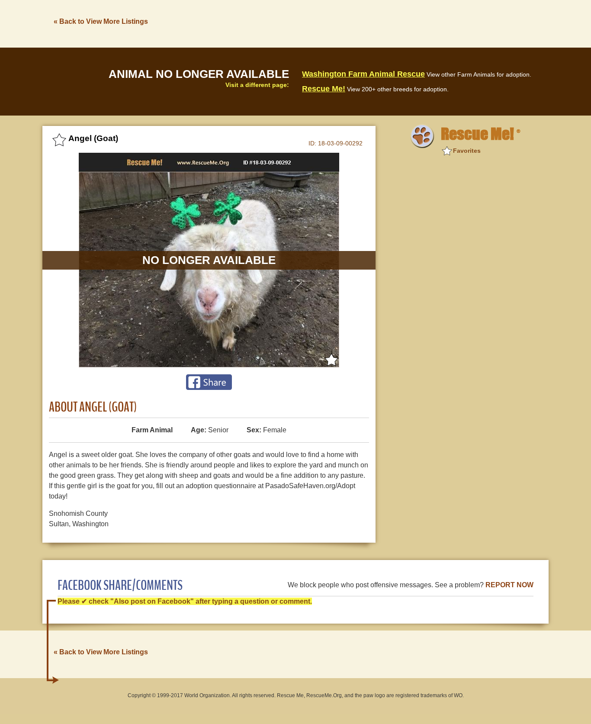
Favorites (467, 150)
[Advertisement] (391, 22)
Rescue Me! (323, 88)
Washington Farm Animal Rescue (363, 74)
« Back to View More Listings (101, 21)
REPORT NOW (509, 585)
